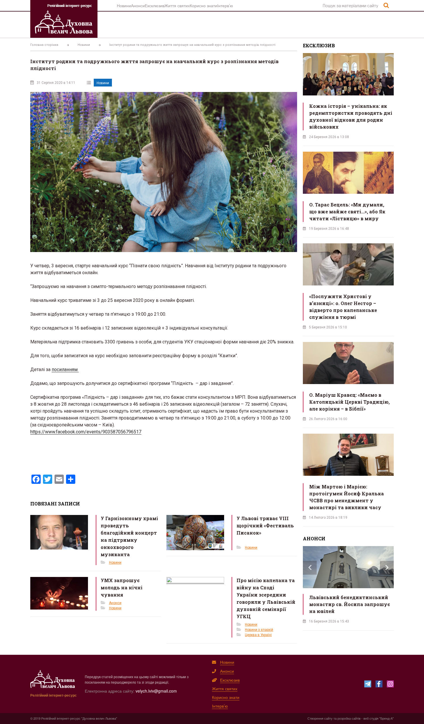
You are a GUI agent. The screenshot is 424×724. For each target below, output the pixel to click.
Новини (124, 5)
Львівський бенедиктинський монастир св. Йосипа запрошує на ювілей (349, 604)
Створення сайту (320, 718)
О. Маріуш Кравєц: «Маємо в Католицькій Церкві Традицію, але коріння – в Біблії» (349, 402)
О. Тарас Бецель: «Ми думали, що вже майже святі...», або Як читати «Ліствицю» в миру (347, 211)
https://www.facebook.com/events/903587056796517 (85, 432)
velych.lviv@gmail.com (156, 691)
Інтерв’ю (225, 5)
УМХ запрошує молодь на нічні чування (121, 587)
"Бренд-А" (386, 718)
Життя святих (177, 5)
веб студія (370, 718)
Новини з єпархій (259, 630)
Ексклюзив (154, 5)
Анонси (138, 5)
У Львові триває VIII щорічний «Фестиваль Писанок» (265, 525)
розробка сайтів (349, 718)
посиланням (65, 369)
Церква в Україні (258, 635)
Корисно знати (203, 5)
